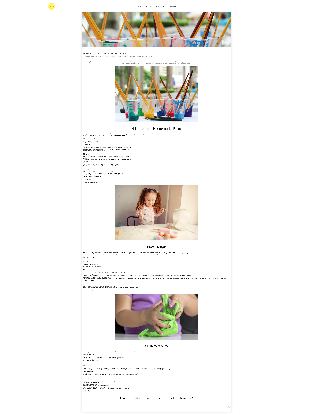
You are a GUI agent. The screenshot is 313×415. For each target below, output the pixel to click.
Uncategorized (88, 51)
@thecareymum (94, 182)
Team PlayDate (89, 56)
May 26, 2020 (98, 56)
